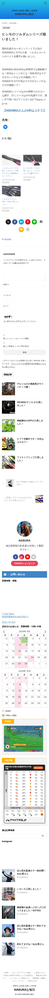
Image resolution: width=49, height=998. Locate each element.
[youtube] (27, 556)
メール (6, 295)
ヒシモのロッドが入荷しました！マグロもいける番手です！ (31, 170)
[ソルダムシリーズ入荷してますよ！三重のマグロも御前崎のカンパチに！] (11, 160)
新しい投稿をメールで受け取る (16, 346)
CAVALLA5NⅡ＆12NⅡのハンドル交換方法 (18, 975)
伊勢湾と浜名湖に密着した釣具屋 (24, 986)
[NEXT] (44, 631)
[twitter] (8, 221)
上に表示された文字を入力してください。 (20, 321)
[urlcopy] (27, 229)
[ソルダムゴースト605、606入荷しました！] (11, 191)
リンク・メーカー (18, 981)
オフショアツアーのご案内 (21, 973)
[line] (34, 221)
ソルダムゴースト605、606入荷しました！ (10, 201)
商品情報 (7, 239)
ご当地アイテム (39, 973)
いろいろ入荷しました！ (29, 889)
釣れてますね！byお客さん (30, 944)
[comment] (21, 229)
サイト (6, 306)
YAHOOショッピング (24, 563)
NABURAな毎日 (24, 14)
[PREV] (4, 631)
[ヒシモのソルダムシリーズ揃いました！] (21, 221)
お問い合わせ (32, 981)
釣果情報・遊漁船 (39, 978)
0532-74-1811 (8, 622)
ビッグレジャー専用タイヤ (19, 978)
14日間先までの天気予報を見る (34, 808)
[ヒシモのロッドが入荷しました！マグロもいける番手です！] (32, 160)
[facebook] (14, 221)
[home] (33, 556)
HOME (6, 973)
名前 (6, 284)
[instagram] (21, 556)
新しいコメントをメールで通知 (16, 338)
